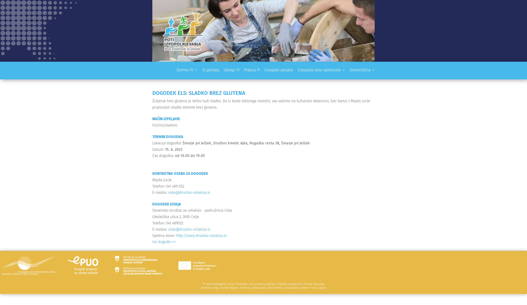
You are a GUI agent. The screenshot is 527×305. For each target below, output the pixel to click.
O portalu (210, 70)
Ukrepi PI (232, 70)
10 (275, 53)
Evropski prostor (279, 70)
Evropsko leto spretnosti (319, 70)
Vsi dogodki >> (164, 242)
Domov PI (185, 70)
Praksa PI (252, 70)
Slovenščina (360, 70)
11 (279, 53)
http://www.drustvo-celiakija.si (201, 235)
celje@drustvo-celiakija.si (189, 192)
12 (282, 53)
